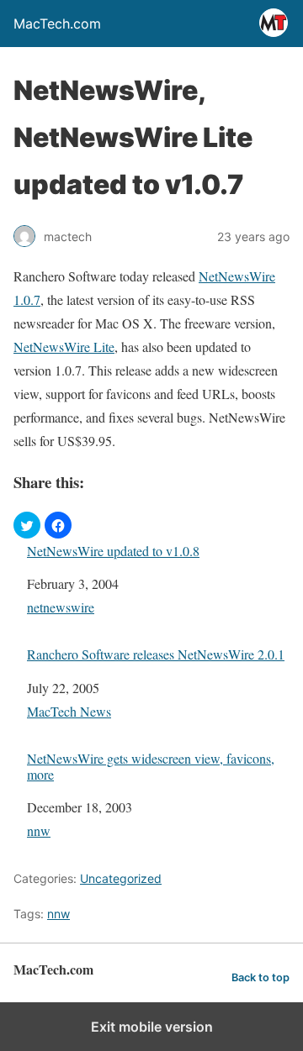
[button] (26, 525)
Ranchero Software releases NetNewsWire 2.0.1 (155, 654)
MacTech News (69, 711)
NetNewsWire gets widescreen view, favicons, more (150, 766)
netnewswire (60, 607)
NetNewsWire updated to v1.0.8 (113, 551)
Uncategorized (121, 878)
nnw (38, 830)
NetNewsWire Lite (63, 346)
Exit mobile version (152, 1026)
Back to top (260, 977)
